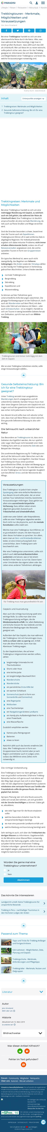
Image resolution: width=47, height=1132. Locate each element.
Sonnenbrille (12, 697)
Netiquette (34, 1078)
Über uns (5, 1081)
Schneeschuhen (13, 309)
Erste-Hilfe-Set (27, 687)
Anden (19, 264)
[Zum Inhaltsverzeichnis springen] (23, 375)
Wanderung (35, 221)
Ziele (34, 445)
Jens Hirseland (7, 1008)
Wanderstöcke (13, 683)
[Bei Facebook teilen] (6, 30)
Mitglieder (24, 1078)
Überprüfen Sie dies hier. (35, 1108)
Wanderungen (7, 399)
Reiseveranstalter (8, 248)
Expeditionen (28, 234)
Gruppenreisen (34, 250)
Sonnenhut (27, 697)
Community (14, 1078)
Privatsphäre (34, 1122)
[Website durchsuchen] (31, 3)
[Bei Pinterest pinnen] (29, 30)
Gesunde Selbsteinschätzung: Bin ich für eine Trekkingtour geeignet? (23, 111)
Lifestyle (4, 7)
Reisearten (22, 7)
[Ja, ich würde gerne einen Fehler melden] (23, 1064)
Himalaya (36, 264)
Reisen (13, 7)
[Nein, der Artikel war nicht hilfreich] (27, 1051)
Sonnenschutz (13, 694)
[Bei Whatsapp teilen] (40, 30)
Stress (18, 472)
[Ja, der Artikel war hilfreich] (20, 1051)
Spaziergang (8, 492)
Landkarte (33, 712)
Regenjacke (16, 701)
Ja (8, 870)
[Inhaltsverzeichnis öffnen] (43, 1122)
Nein (10, 874)
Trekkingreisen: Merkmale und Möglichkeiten (23, 106)
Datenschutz (22, 1122)
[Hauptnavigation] (43, 3)
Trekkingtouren (24, 437)
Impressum (12, 1122)
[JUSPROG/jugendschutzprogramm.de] (10, 1113)
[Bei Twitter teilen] (18, 30)
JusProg (38, 1116)
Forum (4, 1078)
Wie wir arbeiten (27, 1081)
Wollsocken (12, 704)
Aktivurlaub (33, 7)
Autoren (14, 1081)
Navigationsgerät (17, 712)
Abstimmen (23, 880)
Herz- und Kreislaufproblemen (28, 538)
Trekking (10, 396)
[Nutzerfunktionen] (37, 3)
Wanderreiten (15, 303)
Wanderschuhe (13, 679)
